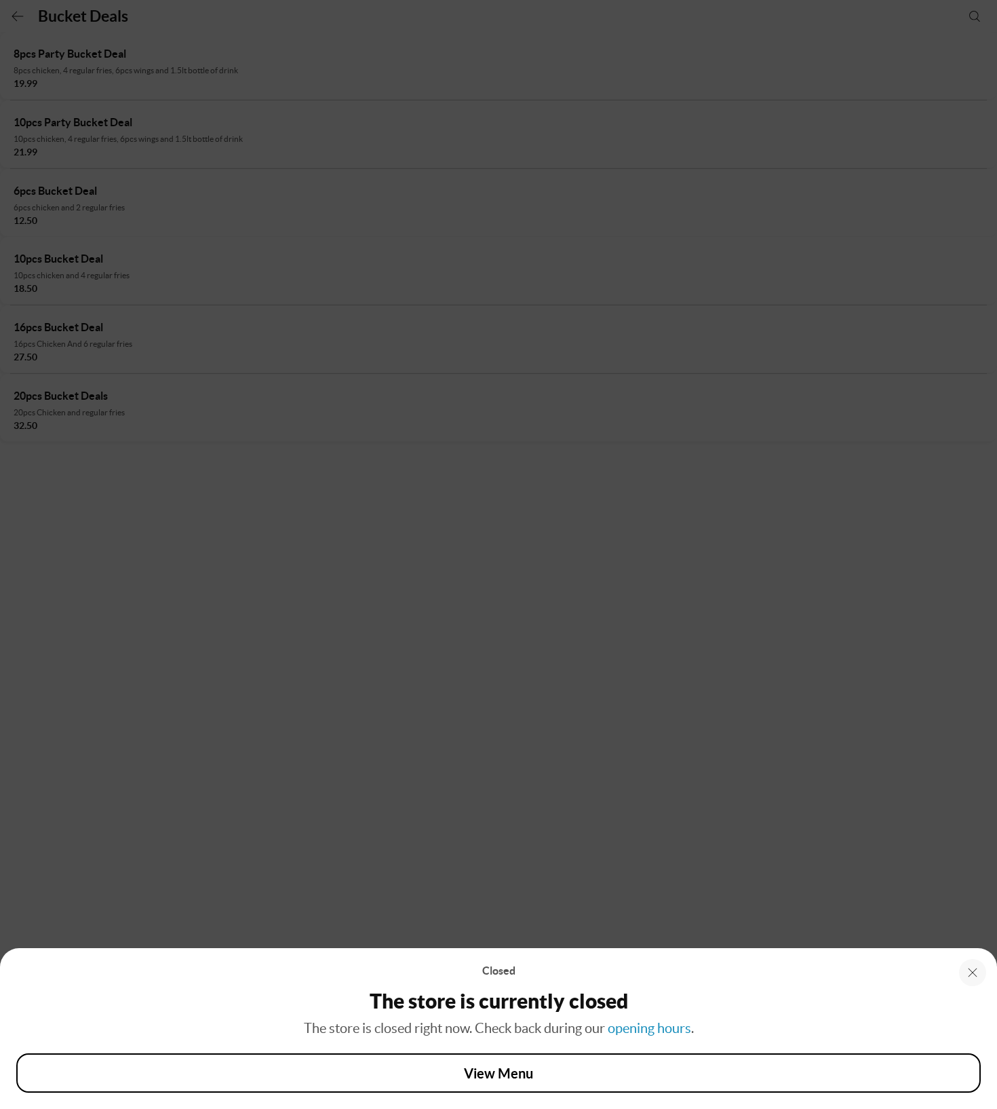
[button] (972, 972)
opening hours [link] (649, 1028)
